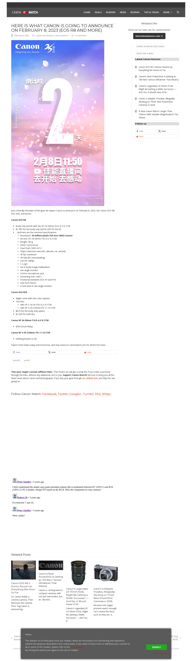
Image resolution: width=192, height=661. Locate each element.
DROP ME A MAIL (145, 53)
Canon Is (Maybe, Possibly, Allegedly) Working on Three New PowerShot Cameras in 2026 (104, 595)
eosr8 (27, 360)
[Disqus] (64, 436)
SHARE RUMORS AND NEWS (150, 46)
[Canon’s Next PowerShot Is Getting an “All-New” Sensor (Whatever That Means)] (51, 565)
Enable (156, 647)
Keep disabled (160, 653)
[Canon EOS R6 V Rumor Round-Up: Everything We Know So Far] (23, 569)
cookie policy (76, 647)
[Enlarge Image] (57, 122)
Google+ (75, 394)
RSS (98, 394)
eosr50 (16, 360)
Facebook (49, 394)
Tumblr (88, 394)
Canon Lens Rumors (45, 35)
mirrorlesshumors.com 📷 (149, 36)
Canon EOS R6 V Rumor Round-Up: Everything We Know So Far (23, 588)
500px (106, 394)
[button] (178, 12)
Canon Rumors (61, 35)
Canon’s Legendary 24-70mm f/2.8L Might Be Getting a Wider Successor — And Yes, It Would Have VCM (77, 596)
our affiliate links (90, 378)
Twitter (63, 394)
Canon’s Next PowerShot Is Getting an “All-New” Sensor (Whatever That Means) (51, 580)
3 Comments (80, 35)
